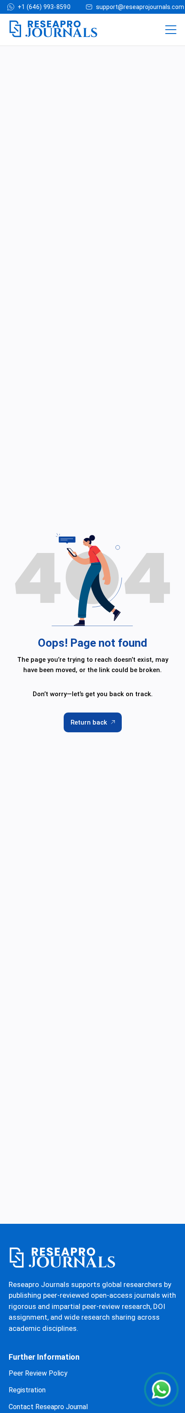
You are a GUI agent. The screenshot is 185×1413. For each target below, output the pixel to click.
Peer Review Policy (38, 1373)
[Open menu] (170, 29)
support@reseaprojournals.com (140, 6)
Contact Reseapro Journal (48, 1407)
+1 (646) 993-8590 (44, 6)
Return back (89, 722)
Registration (27, 1390)
